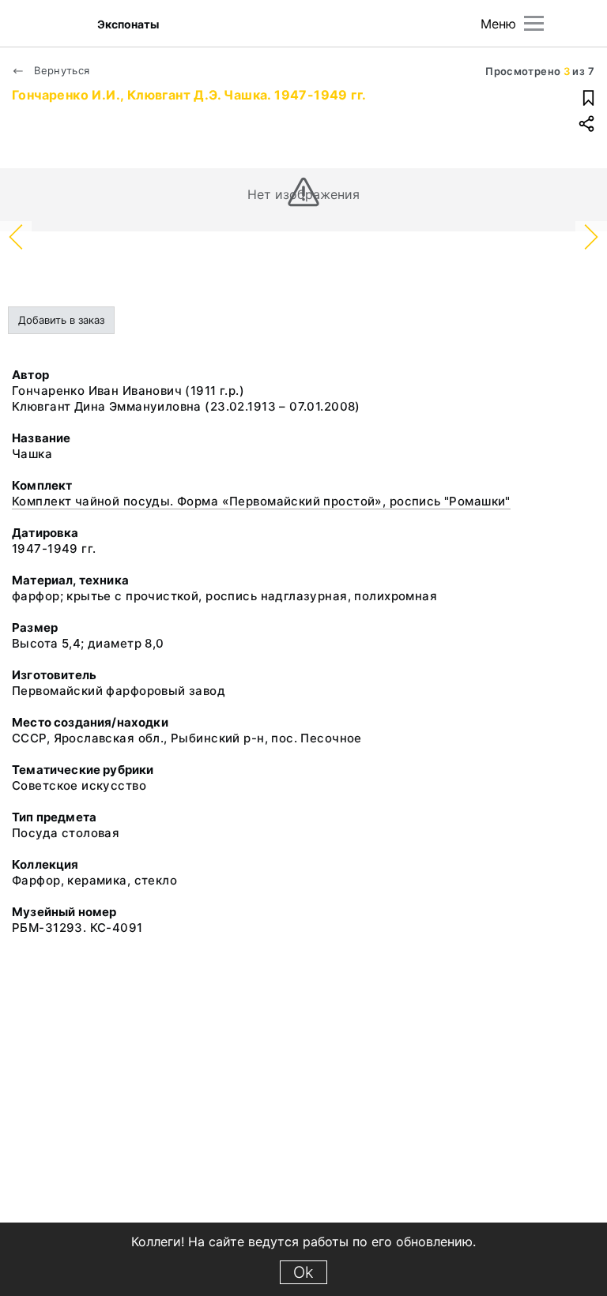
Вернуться (60, 70)
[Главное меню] (534, 23)
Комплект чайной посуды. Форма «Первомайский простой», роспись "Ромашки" (261, 501)
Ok (303, 1272)
